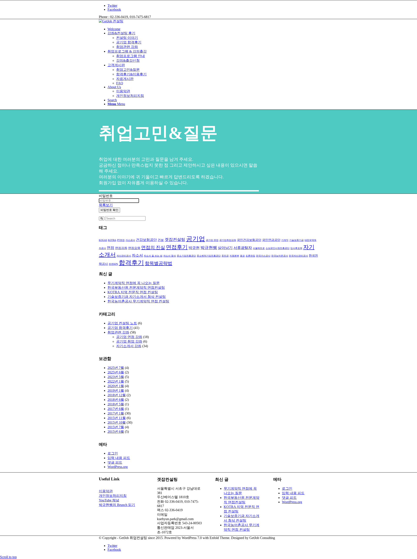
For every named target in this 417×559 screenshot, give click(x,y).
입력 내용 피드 (119, 458)
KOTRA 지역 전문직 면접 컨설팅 (133, 292)
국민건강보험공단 (249, 240)
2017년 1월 (116, 413)
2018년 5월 (116, 404)
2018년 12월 (117, 395)
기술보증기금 (296, 240)
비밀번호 (106, 196)
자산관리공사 (124, 256)
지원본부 (234, 256)
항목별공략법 (158, 263)
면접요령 (134, 248)
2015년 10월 (117, 422)
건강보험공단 (146, 240)
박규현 (194, 247)
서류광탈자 (242, 247)
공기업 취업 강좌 (129, 341)
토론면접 (250, 256)
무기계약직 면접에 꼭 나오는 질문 (134, 283)
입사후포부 (296, 248)
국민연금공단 (271, 240)
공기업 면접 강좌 (129, 337)
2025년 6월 (116, 372)
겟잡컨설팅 (175, 239)
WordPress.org (118, 467)
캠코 (242, 256)
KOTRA (112, 240)
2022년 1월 (116, 381)
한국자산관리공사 (298, 256)
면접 (110, 247)
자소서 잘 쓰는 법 (153, 256)
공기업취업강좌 (227, 240)
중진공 (225, 256)
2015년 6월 (116, 431)
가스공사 (130, 240)
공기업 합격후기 (120, 328)
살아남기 (225, 247)
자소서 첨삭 (169, 256)
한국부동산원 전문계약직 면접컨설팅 (136, 287)
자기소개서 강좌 (128, 346)
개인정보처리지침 (113, 496)
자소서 (137, 255)
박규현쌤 (208, 247)
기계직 (284, 240)
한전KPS (113, 264)
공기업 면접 (212, 240)
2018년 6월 (116, 399)
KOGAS (103, 240)
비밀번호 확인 (109, 210)
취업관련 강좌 (118, 332)
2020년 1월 (116, 386)
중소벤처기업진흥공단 (209, 256)
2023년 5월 (116, 377)
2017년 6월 (116, 409)
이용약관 (106, 491)
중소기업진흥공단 (186, 256)
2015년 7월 (116, 427)
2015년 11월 (117, 418)
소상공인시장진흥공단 (278, 248)
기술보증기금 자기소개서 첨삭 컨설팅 (137, 297)
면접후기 (177, 247)
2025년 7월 (116, 368)
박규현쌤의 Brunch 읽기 (117, 505)
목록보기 (106, 205)
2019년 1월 (116, 390)
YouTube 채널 (109, 500)
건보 (161, 240)
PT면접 (121, 240)
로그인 (113, 453)
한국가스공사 (263, 256)
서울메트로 (259, 248)
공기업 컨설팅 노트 (122, 323)
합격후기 (131, 262)
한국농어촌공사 (279, 256)
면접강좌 (121, 248)
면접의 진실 (153, 247)
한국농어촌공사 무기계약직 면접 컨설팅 (138, 301)
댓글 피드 (115, 462)
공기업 (195, 238)
